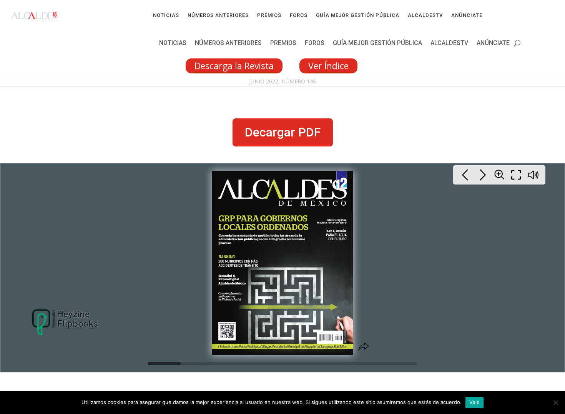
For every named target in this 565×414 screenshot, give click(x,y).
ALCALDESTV (425, 15)
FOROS (298, 15)
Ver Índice (328, 66)
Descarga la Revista (234, 66)
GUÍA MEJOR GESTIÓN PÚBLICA (357, 15)
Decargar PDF (283, 132)
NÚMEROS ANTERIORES (218, 15)
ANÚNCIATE (466, 15)
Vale (474, 402)
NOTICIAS (166, 15)
